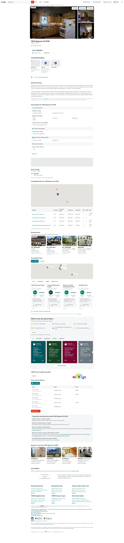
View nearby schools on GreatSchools (41, 311)
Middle (47, 281)
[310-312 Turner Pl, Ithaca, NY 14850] (85, 241)
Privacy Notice (83, 523)
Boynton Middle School (58, 435)
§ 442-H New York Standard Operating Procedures (39, 511)
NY (44, 5)
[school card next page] (93, 297)
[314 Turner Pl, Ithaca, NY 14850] (69, 241)
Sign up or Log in (107, 2)
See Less (35, 153)
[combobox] (20, 2)
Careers (53, 523)
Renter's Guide (75, 471)
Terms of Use (68, 523)
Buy (36, 2)
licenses (65, 509)
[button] (32, 2)
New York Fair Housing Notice (36, 512)
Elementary (40, 281)
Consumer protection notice (50, 513)
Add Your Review (62, 365)
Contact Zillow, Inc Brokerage (36, 515)
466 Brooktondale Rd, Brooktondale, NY (41, 225)
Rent (40, 2)
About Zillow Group (40, 523)
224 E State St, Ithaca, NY (38, 214)
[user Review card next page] (93, 352)
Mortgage (46, 2)
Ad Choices (88, 523)
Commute (61, 338)
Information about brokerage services (39, 513)
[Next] (92, 245)
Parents (55, 338)
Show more (35, 411)
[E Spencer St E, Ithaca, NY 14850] (38, 241)
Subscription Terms (74, 523)
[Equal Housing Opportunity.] (46, 531)
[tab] (35, 261)
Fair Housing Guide (47, 523)
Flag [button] (43, 360)
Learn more (79, 313)
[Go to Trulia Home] (4, 2)
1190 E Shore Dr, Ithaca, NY (38, 221)
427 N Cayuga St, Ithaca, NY (38, 217)
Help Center (56, 531)
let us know (72, 528)
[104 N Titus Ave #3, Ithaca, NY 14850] (69, 452)
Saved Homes (86, 2)
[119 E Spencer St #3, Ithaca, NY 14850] (38, 452)
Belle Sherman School (66, 434)
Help (79, 523)
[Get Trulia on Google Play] (47, 518)
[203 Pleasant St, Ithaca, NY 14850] (85, 452)
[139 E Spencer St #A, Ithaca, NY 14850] (54, 452)
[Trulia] (32, 518)
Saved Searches (97, 2)
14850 (52, 5)
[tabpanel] (62, 399)
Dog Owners (47, 338)
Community (39, 338)
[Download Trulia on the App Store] (38, 518)
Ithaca (47, 5)
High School (54, 281)
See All (34, 332)
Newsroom (56, 523)
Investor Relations (62, 523)
